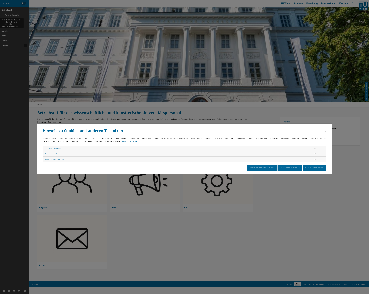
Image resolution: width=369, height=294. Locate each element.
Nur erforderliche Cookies (290, 168)
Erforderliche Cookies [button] (53, 148)
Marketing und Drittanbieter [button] (55, 159)
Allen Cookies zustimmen (314, 168)
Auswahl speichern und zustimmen (262, 168)
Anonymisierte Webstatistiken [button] (56, 154)
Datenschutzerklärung (129, 141)
